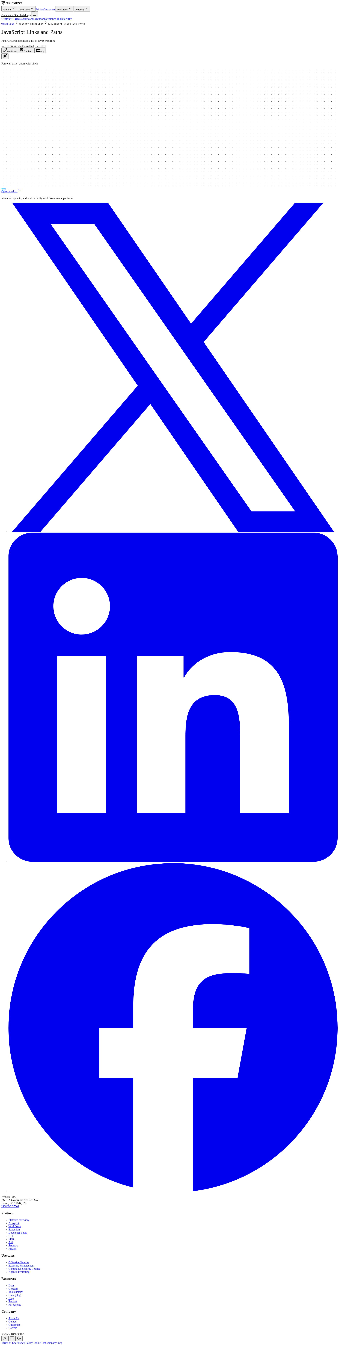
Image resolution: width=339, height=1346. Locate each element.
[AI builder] (4, 56)
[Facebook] (173, 1190)
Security (67, 18)
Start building (21, 15)
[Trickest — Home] (13, 192)
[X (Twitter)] (173, 530)
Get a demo (7, 15)
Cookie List (39, 1342)
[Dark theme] (19, 1338)
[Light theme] (4, 1338)
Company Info (54, 1342)
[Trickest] (11, 3)
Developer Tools (53, 18)
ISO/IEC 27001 (10, 1206)
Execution (38, 18)
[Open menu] (34, 14)
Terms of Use (8, 1342)
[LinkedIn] (173, 860)
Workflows (26, 18)
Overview (7, 18)
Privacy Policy (24, 1342)
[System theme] (12, 1338)
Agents (16, 18)
